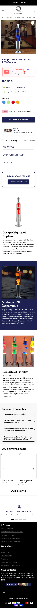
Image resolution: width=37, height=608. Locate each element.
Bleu (4, 102)
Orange (18, 102)
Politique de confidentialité (10, 542)
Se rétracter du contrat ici (10, 566)
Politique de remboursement (11, 538)
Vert (8, 102)
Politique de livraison (8, 535)
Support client (6, 552)
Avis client (4, 559)
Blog (2, 549)
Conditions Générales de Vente (12, 532)
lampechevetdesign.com (21, 598)
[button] (1, 3)
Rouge (13, 102)
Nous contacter (6, 556)
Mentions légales (7, 529)
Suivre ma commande (9, 562)
